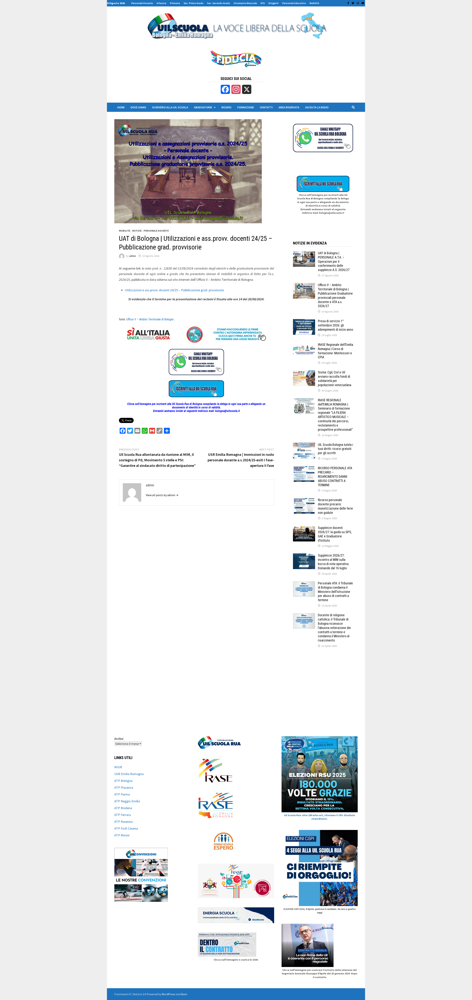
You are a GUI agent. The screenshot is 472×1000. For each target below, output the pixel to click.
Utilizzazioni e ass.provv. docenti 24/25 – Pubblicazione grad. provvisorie (174, 290)
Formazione (245, 107)
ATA (263, 3)
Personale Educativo (294, 3)
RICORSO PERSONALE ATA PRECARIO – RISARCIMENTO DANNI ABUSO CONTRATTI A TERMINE (335, 476)
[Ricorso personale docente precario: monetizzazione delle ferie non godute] (304, 500)
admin (132, 256)
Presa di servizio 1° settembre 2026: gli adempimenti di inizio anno (335, 325)
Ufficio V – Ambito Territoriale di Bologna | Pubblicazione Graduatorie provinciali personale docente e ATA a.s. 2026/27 (335, 295)
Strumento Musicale (245, 3)
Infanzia (161, 3)
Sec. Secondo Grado (218, 3)
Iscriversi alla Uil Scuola (170, 107)
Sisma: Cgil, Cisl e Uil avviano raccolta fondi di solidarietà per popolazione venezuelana (334, 378)
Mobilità (314, 3)
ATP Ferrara (122, 815)
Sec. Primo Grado (193, 3)
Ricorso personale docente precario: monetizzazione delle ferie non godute (335, 506)
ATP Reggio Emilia (127, 801)
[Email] (363, 3)
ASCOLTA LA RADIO (317, 107)
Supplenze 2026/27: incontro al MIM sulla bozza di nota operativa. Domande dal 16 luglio (333, 561)
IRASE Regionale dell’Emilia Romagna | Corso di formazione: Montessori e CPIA (335, 351)
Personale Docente (142, 3)
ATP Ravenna (123, 821)
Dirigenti (273, 3)
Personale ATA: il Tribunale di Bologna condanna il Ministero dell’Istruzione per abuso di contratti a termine (335, 591)
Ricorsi (226, 107)
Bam (184, 994)
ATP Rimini (121, 835)
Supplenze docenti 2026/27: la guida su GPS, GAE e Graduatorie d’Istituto (335, 534)
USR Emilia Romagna (129, 774)
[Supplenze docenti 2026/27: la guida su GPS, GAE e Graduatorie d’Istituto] (304, 528)
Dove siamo (138, 107)
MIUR (118, 767)
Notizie (137, 230)
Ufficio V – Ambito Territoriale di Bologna (149, 319)
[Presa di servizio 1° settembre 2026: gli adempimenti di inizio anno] (304, 321)
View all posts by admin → (162, 495)
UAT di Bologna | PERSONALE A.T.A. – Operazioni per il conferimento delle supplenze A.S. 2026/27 (334, 261)
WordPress (168, 994)
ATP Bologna (123, 781)
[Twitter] (353, 3)
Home (121, 107)
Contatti (266, 107)
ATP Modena (123, 808)
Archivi (118, 739)
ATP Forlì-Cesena (126, 828)
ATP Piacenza (123, 787)
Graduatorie (203, 107)
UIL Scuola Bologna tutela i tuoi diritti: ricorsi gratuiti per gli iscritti (335, 449)
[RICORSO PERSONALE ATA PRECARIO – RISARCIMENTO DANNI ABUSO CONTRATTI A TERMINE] (304, 468)
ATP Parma (122, 794)
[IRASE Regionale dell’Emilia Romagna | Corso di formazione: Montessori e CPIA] (304, 345)
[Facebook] (348, 3)
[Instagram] (358, 3)
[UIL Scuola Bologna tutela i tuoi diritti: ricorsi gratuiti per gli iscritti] (304, 445)
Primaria (175, 3)
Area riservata (289, 107)
